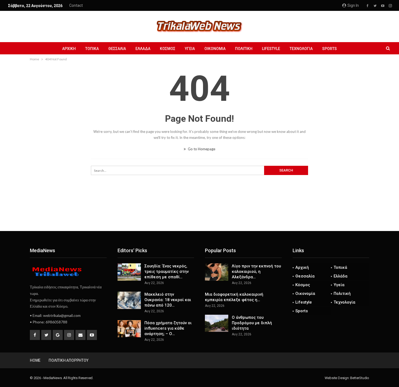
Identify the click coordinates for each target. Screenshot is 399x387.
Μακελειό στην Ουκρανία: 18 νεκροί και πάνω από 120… (167, 300)
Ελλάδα (142, 48)
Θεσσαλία (117, 48)
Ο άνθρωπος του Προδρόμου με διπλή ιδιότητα (252, 323)
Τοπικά (92, 48)
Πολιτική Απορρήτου (68, 360)
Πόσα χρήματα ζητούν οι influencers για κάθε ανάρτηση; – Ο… (168, 328)
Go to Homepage (201, 149)
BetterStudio (359, 378)
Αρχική (69, 48)
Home (35, 360)
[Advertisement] (199, 213)
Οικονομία (215, 48)
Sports (329, 48)
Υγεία (190, 48)
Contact (76, 5)
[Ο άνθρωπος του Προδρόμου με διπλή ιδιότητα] (216, 323)
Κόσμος (167, 48)
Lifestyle (271, 48)
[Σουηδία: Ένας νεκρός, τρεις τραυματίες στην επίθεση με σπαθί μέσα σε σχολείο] (129, 272)
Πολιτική (243, 48)
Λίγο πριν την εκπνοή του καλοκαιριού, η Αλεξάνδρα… (256, 271)
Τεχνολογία (301, 48)
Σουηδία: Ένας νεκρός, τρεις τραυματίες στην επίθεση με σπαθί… (166, 271)
